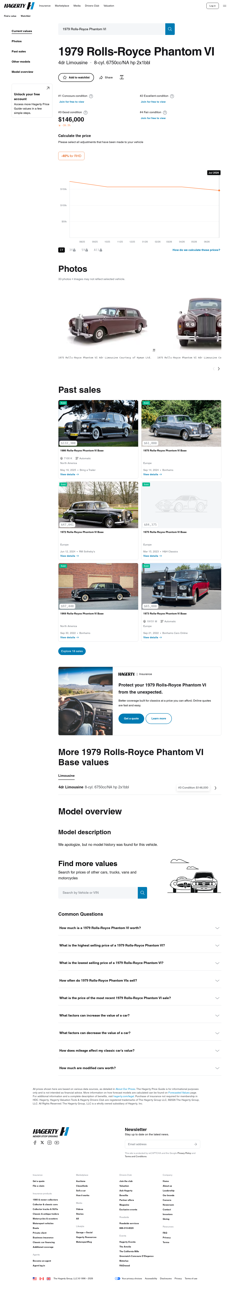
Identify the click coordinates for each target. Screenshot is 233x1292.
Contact (167, 1209)
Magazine (124, 1205)
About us (167, 1186)
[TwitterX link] (42, 1142)
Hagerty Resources (86, 1237)
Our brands (168, 1195)
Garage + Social (84, 1232)
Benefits (123, 1195)
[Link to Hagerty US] (35, 1278)
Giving (166, 1219)
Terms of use (191, 1278)
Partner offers (126, 1200)
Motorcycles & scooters (45, 1218)
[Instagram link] (49, 1142)
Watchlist (25, 16)
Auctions (80, 1181)
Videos (79, 1209)
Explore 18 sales (72, 651)
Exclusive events (128, 1209)
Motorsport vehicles (43, 1223)
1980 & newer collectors (45, 1199)
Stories (80, 1214)
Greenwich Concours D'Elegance (136, 1256)
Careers (167, 1200)
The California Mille (129, 1251)
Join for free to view (71, 101)
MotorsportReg (84, 1242)
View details (67, 474)
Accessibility (151, 1278)
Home (166, 1181)
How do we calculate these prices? (196, 249)
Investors (168, 1214)
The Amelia (125, 1246)
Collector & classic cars (45, 1204)
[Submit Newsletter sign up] (195, 1144)
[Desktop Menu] (224, 6)
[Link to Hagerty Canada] (42, 1278)
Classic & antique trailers (46, 1214)
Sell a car (81, 1190)
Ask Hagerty (126, 1190)
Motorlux (124, 1261)
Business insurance (43, 1237)
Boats (36, 1228)
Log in (213, 6)
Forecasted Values (179, 1092)
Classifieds (82, 1186)
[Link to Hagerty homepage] (51, 1132)
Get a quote (131, 718)
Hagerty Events (127, 1242)
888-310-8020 (126, 1228)
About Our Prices (125, 1088)
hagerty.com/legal (123, 1096)
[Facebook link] (35, 1142)
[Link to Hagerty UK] (49, 1278)
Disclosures (166, 1278)
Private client (39, 1233)
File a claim (38, 1186)
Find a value (10, 16)
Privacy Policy (184, 1153)
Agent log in (39, 1265)
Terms (166, 1242)
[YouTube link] (56, 1142)
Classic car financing (44, 1242)
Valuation (124, 1186)
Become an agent (42, 1261)
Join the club (126, 1181)
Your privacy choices (132, 1278)
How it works (82, 1195)
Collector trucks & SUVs (45, 1209)
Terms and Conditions (136, 1156)
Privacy (167, 1237)
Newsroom (168, 1205)
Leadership (168, 1190)
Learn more (158, 718)
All (77, 1218)
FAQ (165, 1233)
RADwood (124, 1265)
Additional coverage (43, 1247)
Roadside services (129, 1223)
